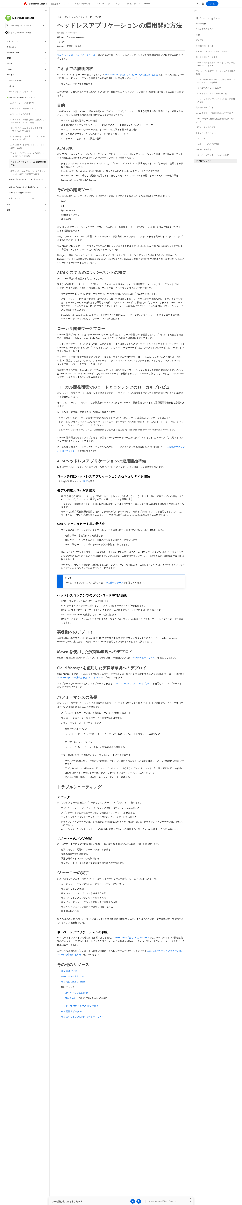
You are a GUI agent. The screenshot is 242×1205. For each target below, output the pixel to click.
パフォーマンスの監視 (205, 127)
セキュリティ (11, 47)
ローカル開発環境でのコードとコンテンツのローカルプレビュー (215, 64)
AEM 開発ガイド (69, 971)
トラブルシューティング (206, 132)
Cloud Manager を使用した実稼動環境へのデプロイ (215, 120)
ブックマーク (204, 18)
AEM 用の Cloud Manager (73, 981)
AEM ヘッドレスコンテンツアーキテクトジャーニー (26, 180)
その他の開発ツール (204, 46)
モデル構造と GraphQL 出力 (209, 88)
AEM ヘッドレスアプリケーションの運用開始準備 (215, 72)
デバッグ (201, 138)
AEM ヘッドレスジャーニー (20, 91)
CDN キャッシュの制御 (76, 992)
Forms (9, 69)
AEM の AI (10, 75)
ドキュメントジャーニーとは (21, 198)
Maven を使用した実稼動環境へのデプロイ (214, 113)
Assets (9, 64)
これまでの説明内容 (204, 29)
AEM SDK (199, 40)
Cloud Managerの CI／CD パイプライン (133, 683)
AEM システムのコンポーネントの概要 (212, 51)
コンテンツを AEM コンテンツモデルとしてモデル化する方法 (27, 129)
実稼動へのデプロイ (204, 107)
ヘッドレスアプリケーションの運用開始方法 (28, 163)
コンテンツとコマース (14, 80)
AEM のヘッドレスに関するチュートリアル (82, 1016)
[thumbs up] (132, 1201)
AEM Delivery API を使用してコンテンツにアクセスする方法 (28, 138)
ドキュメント (64, 17)
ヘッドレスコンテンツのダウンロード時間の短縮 (216, 100)
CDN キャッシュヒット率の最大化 (212, 93)
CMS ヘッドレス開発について (23, 108)
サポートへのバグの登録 (208, 144)
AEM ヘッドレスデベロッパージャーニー (77, 54)
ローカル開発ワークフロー (207, 57)
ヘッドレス (11, 86)
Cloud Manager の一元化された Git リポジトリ (79, 677)
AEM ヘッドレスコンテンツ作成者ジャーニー (24, 187)
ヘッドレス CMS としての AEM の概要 (80, 1006)
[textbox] (25, 25)
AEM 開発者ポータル (71, 1011)
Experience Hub (13, 52)
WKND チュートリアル (144, 657)
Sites (9, 58)
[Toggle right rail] (195, 11)
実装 (8, 204)
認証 (85, 481)
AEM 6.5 (78, 17)
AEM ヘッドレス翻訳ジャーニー (20, 193)
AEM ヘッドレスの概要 (20, 114)
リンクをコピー (220, 18)
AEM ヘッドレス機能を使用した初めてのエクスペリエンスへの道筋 (28, 121)
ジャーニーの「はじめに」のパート (131, 937)
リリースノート (12, 41)
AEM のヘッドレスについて (22, 103)
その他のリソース (115, 582)
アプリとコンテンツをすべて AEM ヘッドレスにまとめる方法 (27, 154)
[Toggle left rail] (46, 11)
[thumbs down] (138, 1201)
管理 (8, 210)
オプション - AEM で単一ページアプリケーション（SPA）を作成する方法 (27, 172)
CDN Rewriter (71, 998)
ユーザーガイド (93, 17)
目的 (198, 34)
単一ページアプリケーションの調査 (213, 155)
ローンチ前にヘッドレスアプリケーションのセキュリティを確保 (216, 81)
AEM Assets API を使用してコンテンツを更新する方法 (131, 74)
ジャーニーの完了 (203, 149)
